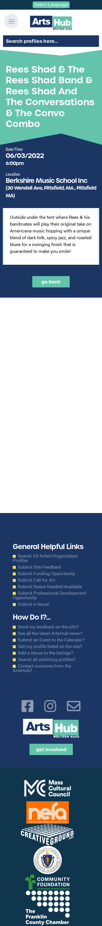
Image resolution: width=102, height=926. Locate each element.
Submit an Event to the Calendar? (51, 639)
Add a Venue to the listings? (45, 652)
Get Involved (51, 749)
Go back (51, 282)
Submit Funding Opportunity (46, 573)
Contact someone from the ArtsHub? (42, 668)
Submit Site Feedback (39, 567)
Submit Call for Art (36, 580)
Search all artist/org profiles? (47, 659)
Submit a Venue (33, 604)
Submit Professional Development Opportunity (49, 595)
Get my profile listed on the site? (50, 646)
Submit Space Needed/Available (50, 586)
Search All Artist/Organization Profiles (45, 558)
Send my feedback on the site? (48, 626)
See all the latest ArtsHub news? (50, 633)
